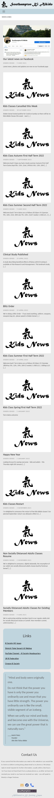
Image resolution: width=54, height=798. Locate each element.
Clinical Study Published (15, 254)
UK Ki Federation (12, 659)
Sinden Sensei (8, 63)
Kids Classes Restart (13, 504)
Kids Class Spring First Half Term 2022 (22, 407)
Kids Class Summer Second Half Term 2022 (25, 205)
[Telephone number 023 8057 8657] (32, 786)
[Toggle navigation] (3, 11)
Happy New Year (11, 454)
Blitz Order (8, 306)
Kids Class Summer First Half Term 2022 (23, 356)
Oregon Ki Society (12, 664)
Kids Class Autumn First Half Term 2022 (23, 156)
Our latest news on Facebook (18, 59)
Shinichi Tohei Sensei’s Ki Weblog (18, 649)
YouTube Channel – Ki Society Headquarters (23, 654)
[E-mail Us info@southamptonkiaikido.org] (22, 786)
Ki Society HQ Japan (13, 643)
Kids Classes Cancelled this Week (20, 106)
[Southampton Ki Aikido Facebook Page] (27, 786)
